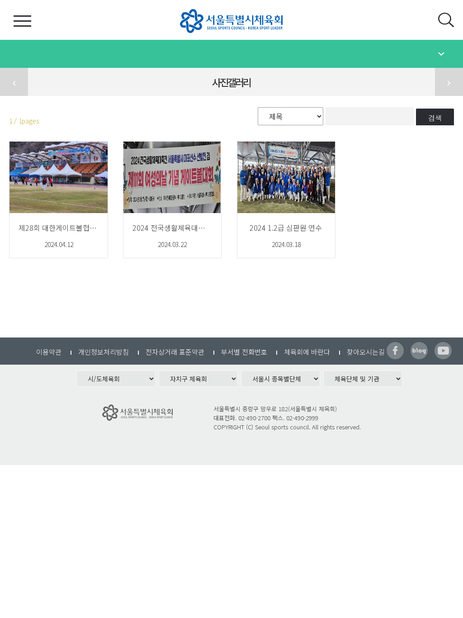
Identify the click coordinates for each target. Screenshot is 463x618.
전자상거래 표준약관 (175, 352)
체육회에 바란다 (307, 352)
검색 (435, 117)
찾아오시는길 (366, 352)
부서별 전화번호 (244, 352)
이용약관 (48, 352)
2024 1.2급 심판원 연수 (286, 227)
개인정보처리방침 (103, 352)
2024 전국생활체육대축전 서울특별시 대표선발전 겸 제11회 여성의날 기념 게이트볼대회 (172, 227)
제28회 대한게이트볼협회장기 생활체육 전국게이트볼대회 (58, 227)
